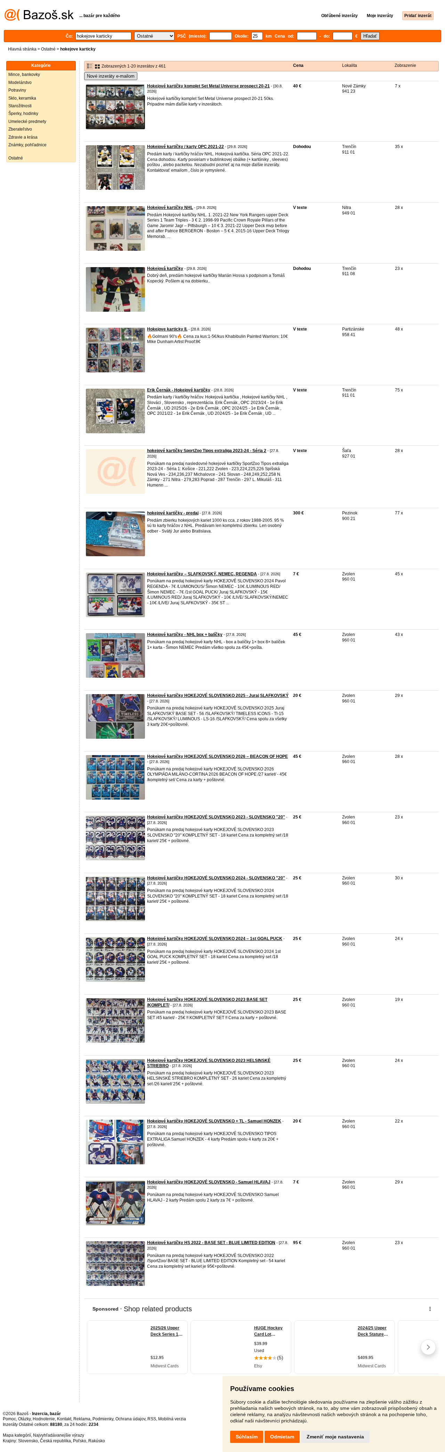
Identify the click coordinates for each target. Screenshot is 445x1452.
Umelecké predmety (27, 121)
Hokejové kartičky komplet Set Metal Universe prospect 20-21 (208, 86)
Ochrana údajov (130, 1418)
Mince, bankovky (24, 74)
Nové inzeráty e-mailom (111, 76)
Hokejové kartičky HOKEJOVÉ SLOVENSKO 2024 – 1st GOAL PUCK (214, 938)
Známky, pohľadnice (27, 144)
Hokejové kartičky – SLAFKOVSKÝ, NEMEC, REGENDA (202, 574)
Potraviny (17, 90)
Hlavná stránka (22, 49)
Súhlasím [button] (247, 1436)
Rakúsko (96, 1440)
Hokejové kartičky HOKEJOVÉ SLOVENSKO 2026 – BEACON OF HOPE (217, 756)
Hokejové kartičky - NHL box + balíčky (184, 634)
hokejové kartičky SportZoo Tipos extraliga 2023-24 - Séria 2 (206, 450)
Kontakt (64, 1418)
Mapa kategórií (17, 1435)
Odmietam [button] (282, 1436)
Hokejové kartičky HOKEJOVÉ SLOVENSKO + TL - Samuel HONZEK (214, 1121)
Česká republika (55, 1440)
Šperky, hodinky (23, 113)
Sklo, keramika (22, 98)
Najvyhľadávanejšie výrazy (58, 1435)
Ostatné (48, 49)
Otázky (24, 1418)
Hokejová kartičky (165, 268)
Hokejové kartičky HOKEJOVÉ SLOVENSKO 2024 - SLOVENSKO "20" (216, 878)
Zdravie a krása (23, 137)
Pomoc (9, 1418)
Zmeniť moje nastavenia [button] (335, 1436)
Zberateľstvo (20, 129)
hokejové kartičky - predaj (173, 513)
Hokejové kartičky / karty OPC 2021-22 (185, 146)
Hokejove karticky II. (167, 329)
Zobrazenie (405, 65)
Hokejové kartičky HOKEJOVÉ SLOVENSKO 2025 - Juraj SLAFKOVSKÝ (218, 695)
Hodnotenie (44, 1418)
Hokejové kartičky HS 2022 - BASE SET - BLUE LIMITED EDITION (211, 1242)
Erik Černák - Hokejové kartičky (178, 390)
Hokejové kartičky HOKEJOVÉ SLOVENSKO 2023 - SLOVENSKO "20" (216, 817)
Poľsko (79, 1440)
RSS (151, 1418)
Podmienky (102, 1418)
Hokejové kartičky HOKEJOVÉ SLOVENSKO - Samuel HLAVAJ (208, 1182)
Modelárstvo (20, 82)
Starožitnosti (20, 105)
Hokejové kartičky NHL (170, 207)
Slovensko (28, 1440)
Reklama (81, 1418)
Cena (298, 65)
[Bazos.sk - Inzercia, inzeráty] (39, 19)
